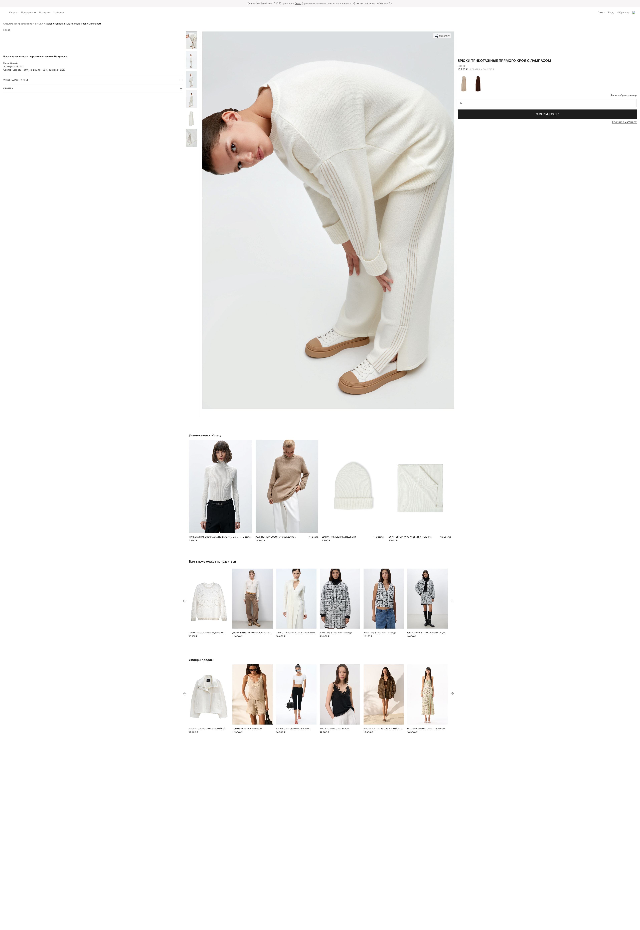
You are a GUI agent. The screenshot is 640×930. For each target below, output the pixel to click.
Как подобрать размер (623, 95)
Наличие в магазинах (624, 121)
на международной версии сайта (344, 3)
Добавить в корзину (547, 114)
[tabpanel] (209, 599)
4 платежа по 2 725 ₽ (482, 69)
